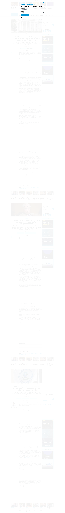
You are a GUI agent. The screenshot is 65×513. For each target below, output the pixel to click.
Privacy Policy (23, 17)
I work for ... (23, 11)
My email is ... (23, 8)
